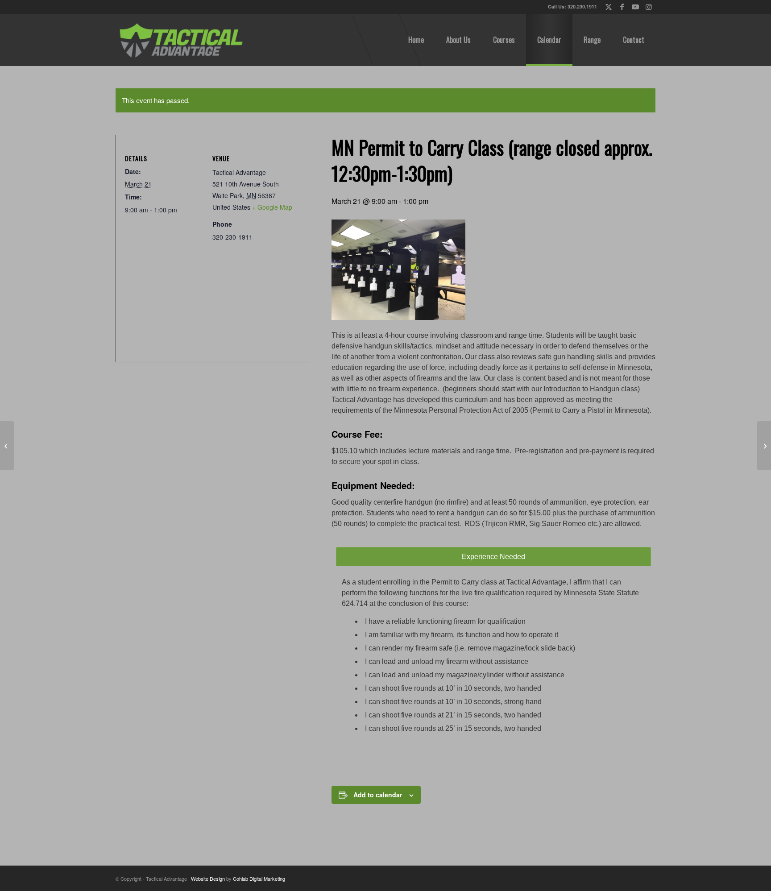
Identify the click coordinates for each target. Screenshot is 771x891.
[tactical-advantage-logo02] (181, 40)
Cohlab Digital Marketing (259, 878)
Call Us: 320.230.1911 (572, 6)
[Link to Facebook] (621, 6)
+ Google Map (272, 207)
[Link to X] (608, 6)
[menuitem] (416, 40)
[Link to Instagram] (648, 6)
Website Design (208, 878)
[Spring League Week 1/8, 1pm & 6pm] (7, 445)
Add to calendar (377, 794)
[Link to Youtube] (635, 6)
